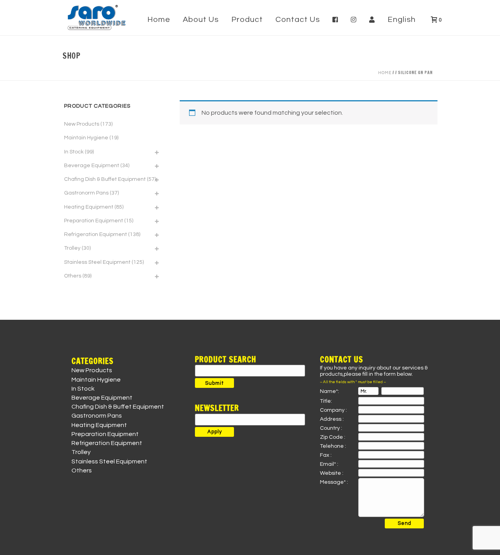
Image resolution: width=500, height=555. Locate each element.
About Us (201, 19)
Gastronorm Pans (86, 193)
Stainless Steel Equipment (97, 262)
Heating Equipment (88, 207)
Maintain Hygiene (86, 138)
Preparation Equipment (93, 220)
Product (247, 19)
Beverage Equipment (91, 165)
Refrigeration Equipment (95, 234)
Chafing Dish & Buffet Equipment (105, 179)
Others (72, 276)
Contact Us (297, 19)
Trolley (72, 248)
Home (158, 19)
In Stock (74, 152)
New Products (81, 124)
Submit (214, 383)
